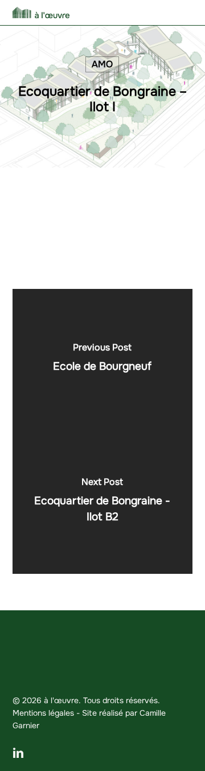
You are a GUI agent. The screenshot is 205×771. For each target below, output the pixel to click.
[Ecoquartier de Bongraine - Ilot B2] (103, 502)
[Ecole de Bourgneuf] (103, 360)
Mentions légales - (46, 713)
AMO (102, 64)
